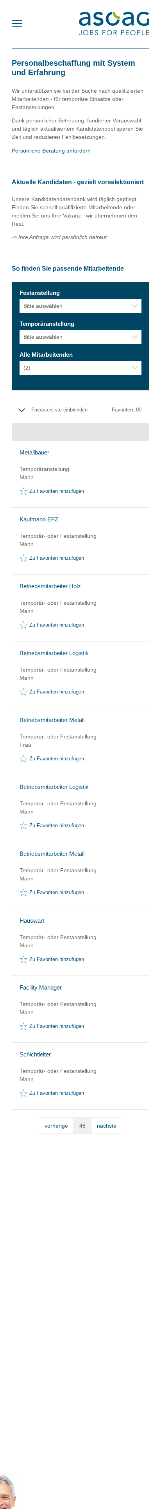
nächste (106, 1126)
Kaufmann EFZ (39, 519)
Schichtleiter (35, 1054)
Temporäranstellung (47, 324)
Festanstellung (40, 293)
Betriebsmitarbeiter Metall (52, 720)
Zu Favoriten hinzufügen (56, 491)
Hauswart (32, 921)
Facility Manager (41, 987)
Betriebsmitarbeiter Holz (50, 586)
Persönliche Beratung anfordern (52, 151)
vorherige (56, 1126)
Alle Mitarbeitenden (46, 355)
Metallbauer (34, 452)
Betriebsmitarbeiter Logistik (54, 653)
